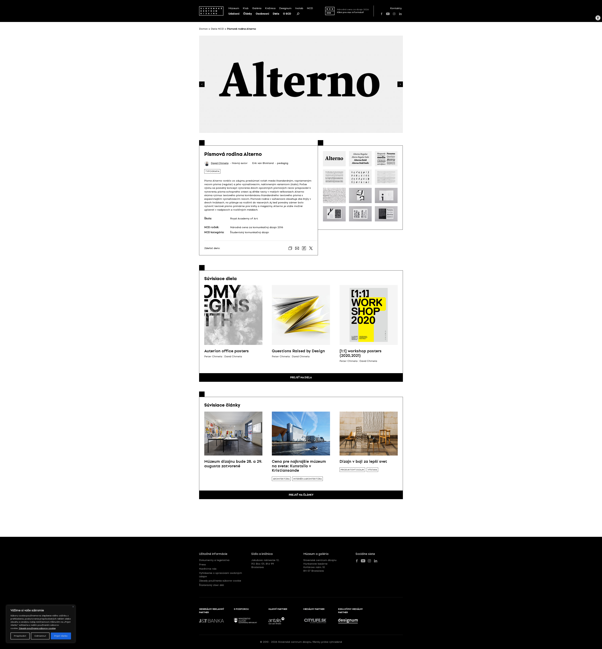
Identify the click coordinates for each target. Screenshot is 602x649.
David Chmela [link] (219, 163)
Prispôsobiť (20, 636)
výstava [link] (372, 469)
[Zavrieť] (73, 606)
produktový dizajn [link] (352, 469)
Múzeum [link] (233, 8)
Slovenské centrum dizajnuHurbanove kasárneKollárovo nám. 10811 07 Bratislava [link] (319, 565)
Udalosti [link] (233, 13)
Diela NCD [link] (217, 28)
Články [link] (247, 13)
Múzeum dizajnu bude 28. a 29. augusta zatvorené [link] (233, 463)
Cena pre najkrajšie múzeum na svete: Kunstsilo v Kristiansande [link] (299, 466)
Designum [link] (285, 8)
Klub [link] (245, 8)
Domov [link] (203, 28)
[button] (400, 84)
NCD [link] (310, 8)
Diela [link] (276, 13)
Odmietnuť (40, 636)
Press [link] (202, 564)
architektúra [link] (281, 478)
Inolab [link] (299, 8)
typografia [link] (212, 171)
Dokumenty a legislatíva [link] (214, 560)
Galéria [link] (256, 8)
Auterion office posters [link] (226, 351)
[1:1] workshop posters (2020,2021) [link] (361, 353)
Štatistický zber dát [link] (211, 585)
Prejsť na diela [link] (301, 377)
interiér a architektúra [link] (307, 478)
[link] (598, 18)
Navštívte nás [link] (208, 568)
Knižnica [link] (270, 8)
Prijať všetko (61, 636)
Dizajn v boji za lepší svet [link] (363, 461)
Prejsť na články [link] (301, 494)
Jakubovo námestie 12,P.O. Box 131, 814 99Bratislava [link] (265, 564)
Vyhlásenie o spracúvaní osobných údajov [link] (220, 574)
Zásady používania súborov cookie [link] (37, 628)
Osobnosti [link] (262, 13)
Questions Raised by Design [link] (298, 351)
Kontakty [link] (396, 8)
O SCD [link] (287, 13)
